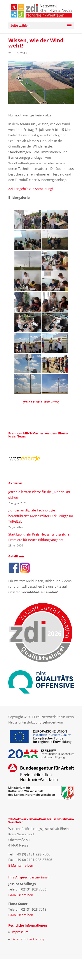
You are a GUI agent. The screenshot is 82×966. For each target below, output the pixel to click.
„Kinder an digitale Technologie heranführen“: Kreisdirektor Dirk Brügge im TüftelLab (40, 515)
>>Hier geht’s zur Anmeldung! (30, 188)
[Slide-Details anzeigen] (24, 458)
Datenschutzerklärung (27, 939)
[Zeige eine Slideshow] (41, 402)
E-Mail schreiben (20, 865)
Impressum (19, 932)
